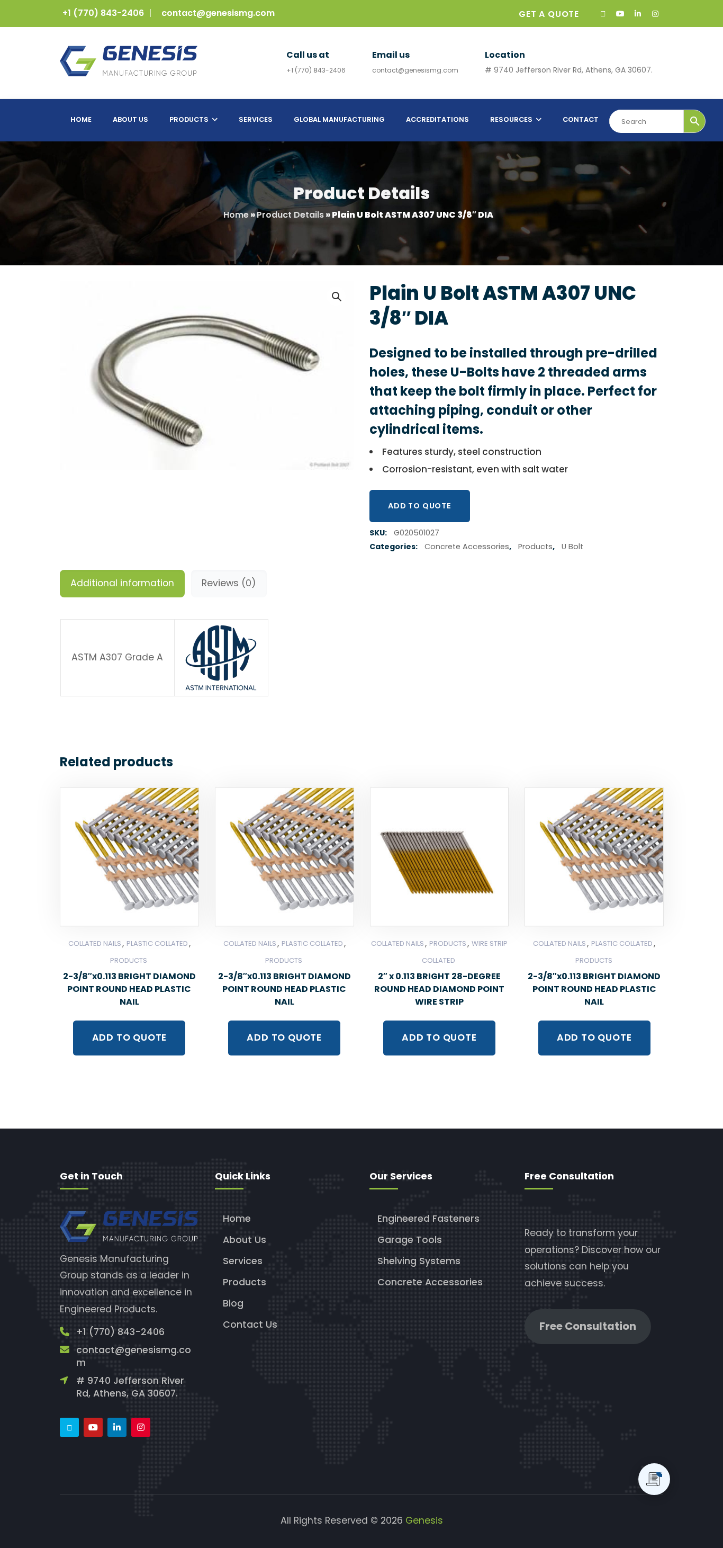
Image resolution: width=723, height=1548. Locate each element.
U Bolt (572, 546)
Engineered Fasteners (428, 1218)
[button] (336, 296)
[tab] (122, 583)
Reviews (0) (229, 583)
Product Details (290, 215)
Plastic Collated (157, 943)
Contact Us (250, 1324)
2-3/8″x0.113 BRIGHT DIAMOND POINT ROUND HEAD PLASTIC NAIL (129, 989)
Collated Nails (94, 943)
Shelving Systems (418, 1261)
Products (535, 546)
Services (243, 1261)
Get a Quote (549, 14)
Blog (233, 1303)
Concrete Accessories (466, 546)
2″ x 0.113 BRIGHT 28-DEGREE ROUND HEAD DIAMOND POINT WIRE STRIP (439, 989)
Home (236, 215)
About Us (244, 1239)
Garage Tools (409, 1239)
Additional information (122, 583)
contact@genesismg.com (218, 13)
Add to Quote (419, 505)
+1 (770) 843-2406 (103, 13)
